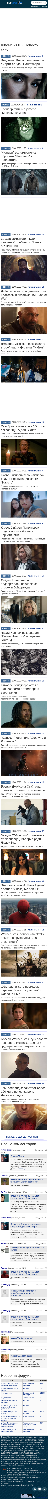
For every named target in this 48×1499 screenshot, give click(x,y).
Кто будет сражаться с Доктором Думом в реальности (9, 1407)
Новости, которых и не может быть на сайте (9, 1384)
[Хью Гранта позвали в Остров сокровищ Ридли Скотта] (24, 452)
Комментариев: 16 (36, 881)
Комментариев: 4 (35, 56)
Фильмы (26, 1388)
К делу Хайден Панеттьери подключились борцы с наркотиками (20, 531)
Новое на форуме (16, 1375)
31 (41, 1398)
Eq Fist (4, 1192)
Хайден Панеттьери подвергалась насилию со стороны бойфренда (19, 583)
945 (41, 1384)
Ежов (3, 1244)
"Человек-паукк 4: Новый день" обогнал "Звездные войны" (23, 887)
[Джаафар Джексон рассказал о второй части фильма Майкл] (24, 369)
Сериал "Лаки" (17, 1156)
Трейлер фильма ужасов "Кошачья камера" (18, 110)
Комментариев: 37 (36, 831)
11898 (42, 1393)
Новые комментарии (18, 1144)
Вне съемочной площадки (28, 1384)
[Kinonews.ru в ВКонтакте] (39, 1489)
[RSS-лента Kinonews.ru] (34, 1489)
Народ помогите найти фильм (9, 1389)
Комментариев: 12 (36, 930)
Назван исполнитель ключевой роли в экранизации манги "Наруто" (23, 478)
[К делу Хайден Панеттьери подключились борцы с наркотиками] (24, 557)
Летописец (6, 1150)
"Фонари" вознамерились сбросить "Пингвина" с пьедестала (19, 156)
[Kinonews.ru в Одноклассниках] (44, 1489)
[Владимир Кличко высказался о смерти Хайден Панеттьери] (24, 86)
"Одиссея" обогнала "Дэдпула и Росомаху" (23, 739)
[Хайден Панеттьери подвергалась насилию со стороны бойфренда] (24, 609)
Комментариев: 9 (35, 982)
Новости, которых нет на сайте (10, 1412)
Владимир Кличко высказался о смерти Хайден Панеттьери (23, 62)
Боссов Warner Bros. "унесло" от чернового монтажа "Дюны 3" (24, 1040)
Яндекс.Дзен (6, 1398)
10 (41, 1388)
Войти (44, 6)
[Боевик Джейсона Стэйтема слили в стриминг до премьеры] (24, 812)
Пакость (5, 1176)
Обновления (27, 1469)
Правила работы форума (29, 1412)
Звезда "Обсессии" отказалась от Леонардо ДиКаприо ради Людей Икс (23, 839)
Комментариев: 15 (36, 422)
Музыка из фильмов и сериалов (9, 1401)
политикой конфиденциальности (13, 1478)
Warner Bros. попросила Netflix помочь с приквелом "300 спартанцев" (22, 937)
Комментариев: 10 (36, 782)
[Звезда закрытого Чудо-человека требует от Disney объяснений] (24, 268)
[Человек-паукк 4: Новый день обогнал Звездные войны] (24, 911)
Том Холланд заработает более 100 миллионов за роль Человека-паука (23, 1091)
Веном (4, 1268)
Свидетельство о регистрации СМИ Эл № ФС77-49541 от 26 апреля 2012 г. (23, 1482)
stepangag (5, 1284)
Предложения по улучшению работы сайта (30, 1424)
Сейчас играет (6, 1393)
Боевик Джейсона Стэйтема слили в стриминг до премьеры (23, 788)
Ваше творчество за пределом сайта (8, 1430)
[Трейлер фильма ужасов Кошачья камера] (24, 130)
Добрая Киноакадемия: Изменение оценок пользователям (9, 1424)
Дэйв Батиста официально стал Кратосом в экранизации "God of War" (24, 294)
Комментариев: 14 (36, 287)
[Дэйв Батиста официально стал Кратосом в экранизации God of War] (24, 320)
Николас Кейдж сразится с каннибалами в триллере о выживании (20, 688)
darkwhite (5, 1332)
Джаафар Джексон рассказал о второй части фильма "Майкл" (23, 345)
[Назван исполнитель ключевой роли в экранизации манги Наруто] (24, 504)
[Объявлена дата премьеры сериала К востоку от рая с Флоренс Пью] (24, 1016)
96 (41, 1429)
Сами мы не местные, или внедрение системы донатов (10, 1418)
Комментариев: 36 (36, 1083)
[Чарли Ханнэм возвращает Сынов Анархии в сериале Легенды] (24, 662)
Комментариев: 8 (35, 148)
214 (41, 1423)
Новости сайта (28, 1398)
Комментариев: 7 (35, 471)
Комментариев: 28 (36, 234)
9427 (42, 1412)
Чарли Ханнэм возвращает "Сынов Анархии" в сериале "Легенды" (20, 636)
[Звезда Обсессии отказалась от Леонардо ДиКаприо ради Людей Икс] (24, 862)
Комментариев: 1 (34, 105)
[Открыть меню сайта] (2, 3)
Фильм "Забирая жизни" (21, 1338)
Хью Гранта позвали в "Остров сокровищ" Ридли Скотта (23, 428)
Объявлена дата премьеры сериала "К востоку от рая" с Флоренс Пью (21, 990)
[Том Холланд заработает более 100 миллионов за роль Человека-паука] (24, 1117)
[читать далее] (24, 1169)
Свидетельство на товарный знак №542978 (17, 1485)
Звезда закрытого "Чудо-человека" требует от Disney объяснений (21, 242)
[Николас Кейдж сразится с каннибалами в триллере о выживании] (24, 714)
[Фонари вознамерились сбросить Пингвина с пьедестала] (24, 182)
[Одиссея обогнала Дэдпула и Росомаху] (24, 763)
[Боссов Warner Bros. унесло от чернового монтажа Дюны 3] (24, 1065)
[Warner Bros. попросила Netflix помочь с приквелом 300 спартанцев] (24, 963)
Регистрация (35, 6)
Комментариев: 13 (36, 681)
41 (41, 1401)
